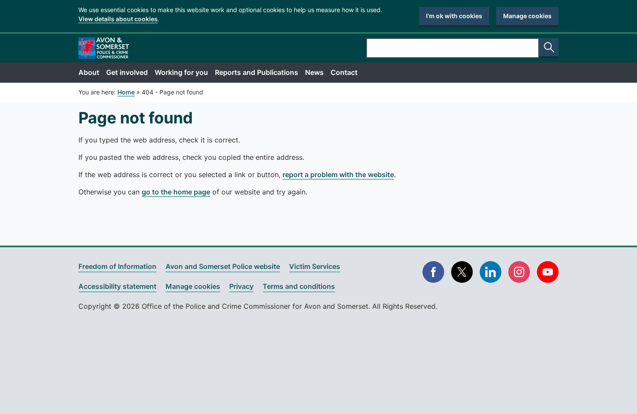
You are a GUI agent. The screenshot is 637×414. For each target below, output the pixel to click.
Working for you (181, 72)
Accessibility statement (117, 286)
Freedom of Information (117, 266)
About (88, 72)
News (314, 72)
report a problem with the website (338, 174)
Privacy (241, 286)
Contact (344, 72)
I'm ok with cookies (454, 15)
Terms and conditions (299, 286)
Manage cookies (527, 15)
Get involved (127, 72)
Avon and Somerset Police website (223, 266)
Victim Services (314, 266)
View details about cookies (118, 19)
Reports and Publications (256, 72)
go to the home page (176, 192)
